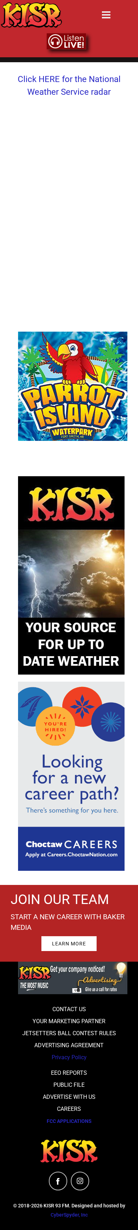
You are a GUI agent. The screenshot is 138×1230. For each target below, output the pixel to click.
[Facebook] (58, 1180)
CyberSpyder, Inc (69, 1215)
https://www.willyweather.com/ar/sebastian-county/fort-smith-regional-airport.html (69, 298)
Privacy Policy (69, 1057)
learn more (69, 943)
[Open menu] (106, 15)
